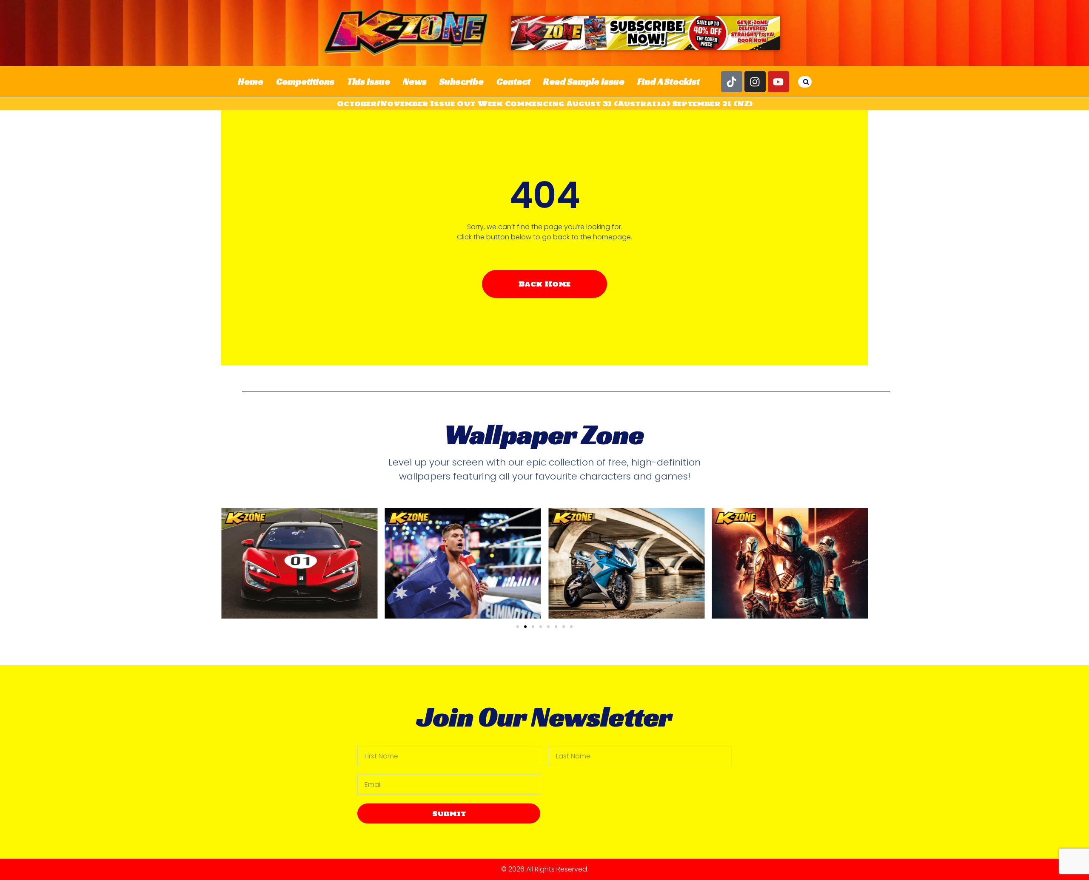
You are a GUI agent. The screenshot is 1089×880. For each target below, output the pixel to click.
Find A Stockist (668, 81)
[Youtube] (778, 81)
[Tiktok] (731, 81)
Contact (513, 81)
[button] (806, 82)
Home (250, 81)
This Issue (368, 81)
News (415, 81)
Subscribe (461, 81)
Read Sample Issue (583, 81)
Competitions (305, 81)
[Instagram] (755, 81)
